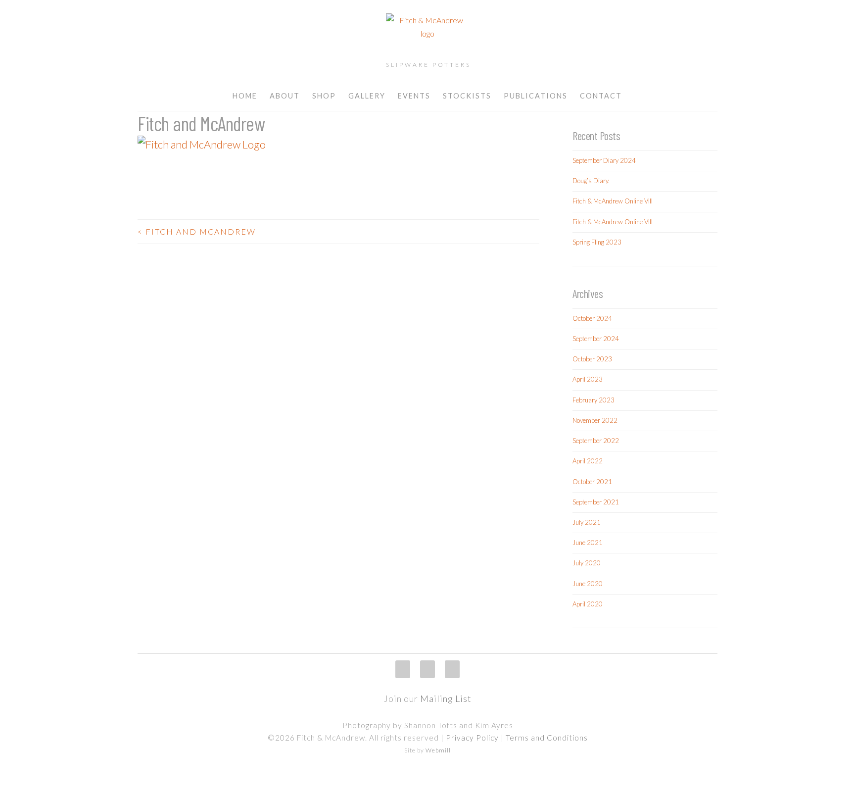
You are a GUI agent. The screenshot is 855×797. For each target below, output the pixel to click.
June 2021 (587, 543)
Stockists (467, 96)
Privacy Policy (472, 737)
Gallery (366, 96)
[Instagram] (402, 669)
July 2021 (586, 522)
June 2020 (587, 584)
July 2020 (586, 563)
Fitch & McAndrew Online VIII (612, 201)
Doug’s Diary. (591, 181)
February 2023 (593, 400)
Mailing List (446, 698)
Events (414, 96)
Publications (536, 96)
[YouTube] (452, 669)
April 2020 (587, 604)
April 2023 (587, 379)
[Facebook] (427, 669)
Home (245, 96)
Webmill (438, 750)
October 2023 (592, 359)
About (285, 96)
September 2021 (595, 502)
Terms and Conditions (547, 737)
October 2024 (592, 318)
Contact (601, 96)
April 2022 (587, 461)
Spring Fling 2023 (596, 242)
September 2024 (595, 339)
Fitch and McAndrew (197, 231)
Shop (324, 96)
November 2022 (595, 420)
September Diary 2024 (604, 160)
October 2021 (592, 482)
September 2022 (595, 441)
